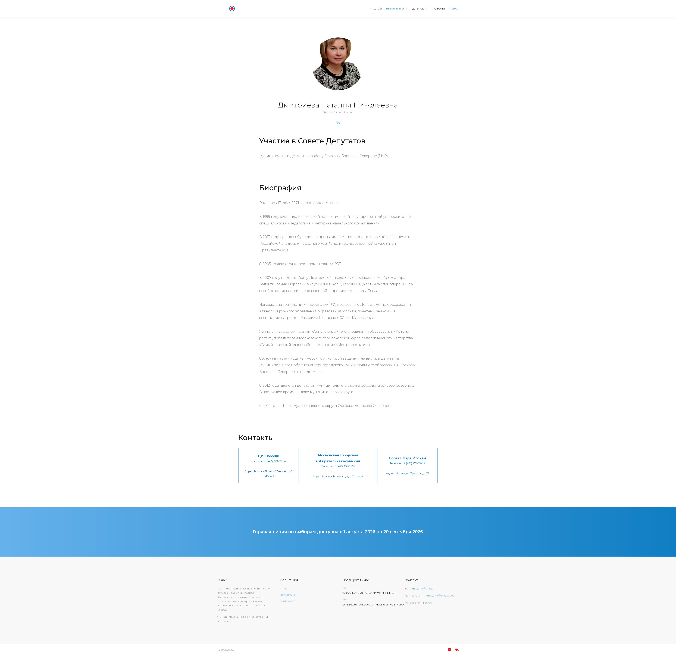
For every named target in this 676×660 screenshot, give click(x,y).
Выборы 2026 (395, 8)
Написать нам (288, 594)
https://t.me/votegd (421, 588)
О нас (283, 588)
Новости (439, 8)
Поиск (454, 8)
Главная (376, 8)
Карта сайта (287, 600)
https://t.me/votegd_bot (439, 595)
